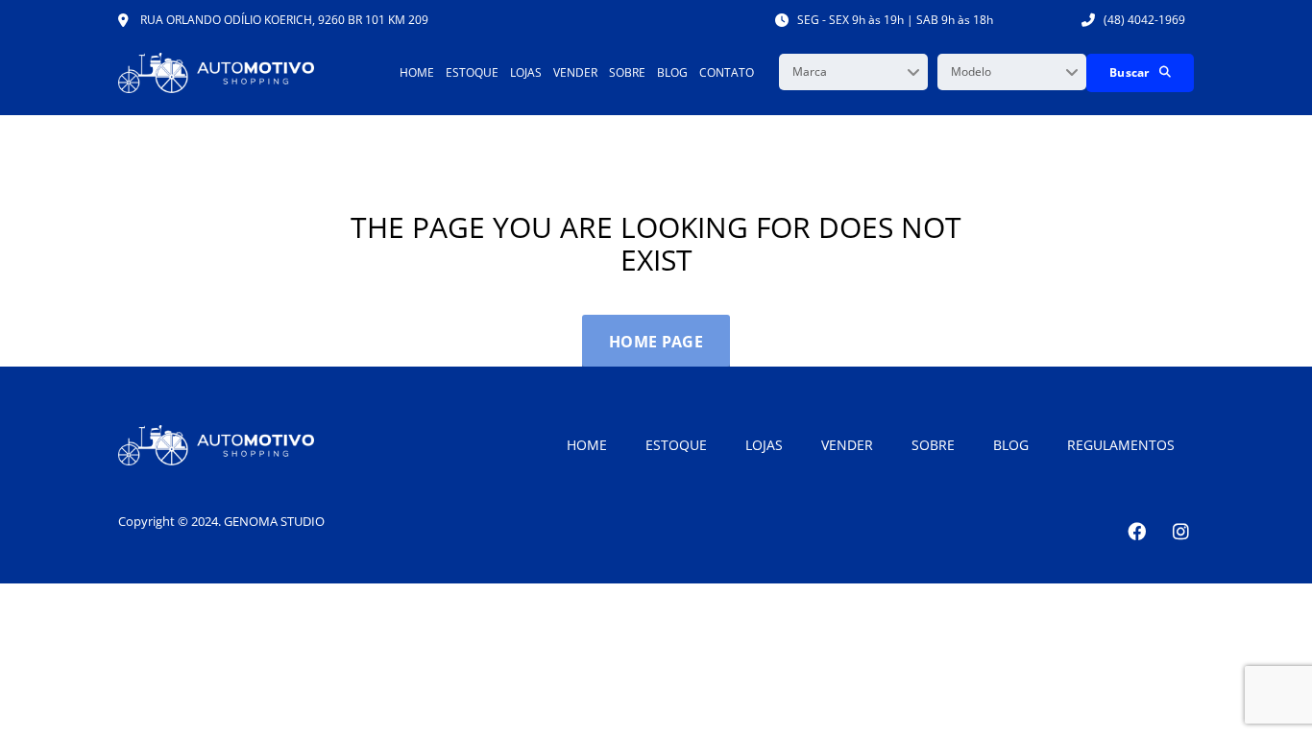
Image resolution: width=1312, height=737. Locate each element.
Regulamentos (1121, 445)
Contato (726, 72)
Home (417, 72)
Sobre (627, 72)
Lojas (526, 72)
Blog (672, 72)
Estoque (472, 72)
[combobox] (853, 72)
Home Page (656, 341)
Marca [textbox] (809, 71)
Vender (575, 72)
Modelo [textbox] (971, 71)
